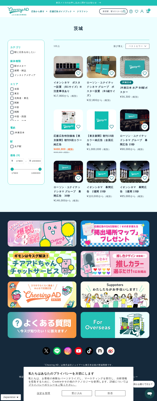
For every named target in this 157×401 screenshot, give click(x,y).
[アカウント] (142, 11)
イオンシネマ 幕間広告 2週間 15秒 (100, 189)
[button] (78, 73)
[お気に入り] (136, 11)
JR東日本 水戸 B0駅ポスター (134, 89)
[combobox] (113, 11)
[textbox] (18, 161)
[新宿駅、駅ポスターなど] (124, 11)
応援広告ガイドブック (61, 11)
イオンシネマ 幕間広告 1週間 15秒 (133, 189)
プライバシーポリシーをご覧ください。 (53, 385)
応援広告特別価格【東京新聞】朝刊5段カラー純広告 (68, 140)
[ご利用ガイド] (131, 11)
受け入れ (77, 393)
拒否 (110, 393)
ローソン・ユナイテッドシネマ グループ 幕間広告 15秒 (133, 140)
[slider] (12, 169)
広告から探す (37, 11)
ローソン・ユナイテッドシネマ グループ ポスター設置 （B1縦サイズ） (101, 89)
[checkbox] (28, 52)
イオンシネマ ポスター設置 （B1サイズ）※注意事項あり (68, 86)
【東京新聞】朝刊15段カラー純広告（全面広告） (100, 140)
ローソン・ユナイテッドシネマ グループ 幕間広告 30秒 (67, 191)
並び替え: (118, 46)
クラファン (82, 11)
